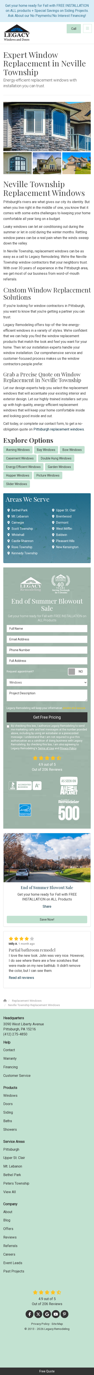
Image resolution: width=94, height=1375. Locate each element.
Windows (10, 1095)
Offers (8, 1229)
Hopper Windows (17, 475)
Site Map (57, 1323)
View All (9, 1192)
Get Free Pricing (47, 717)
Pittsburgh (11, 1149)
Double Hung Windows (56, 458)
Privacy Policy (68, 748)
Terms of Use (46, 748)
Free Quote (47, 1371)
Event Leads (12, 1263)
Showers (10, 1129)
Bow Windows (72, 450)
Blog (6, 1220)
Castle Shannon (22, 541)
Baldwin (61, 535)
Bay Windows (46, 450)
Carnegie (18, 522)
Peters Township (16, 1183)
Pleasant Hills (65, 541)
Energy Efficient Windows (23, 467)
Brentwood (63, 516)
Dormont (62, 522)
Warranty (10, 1058)
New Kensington (67, 547)
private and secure (74, 708)
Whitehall (18, 535)
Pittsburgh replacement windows (58, 429)
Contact (9, 1050)
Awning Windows (18, 450)
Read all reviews (21, 978)
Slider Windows (16, 484)
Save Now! (47, 919)
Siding (8, 1112)
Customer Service (17, 1076)
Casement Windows (20, 458)
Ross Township (22, 547)
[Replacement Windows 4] (76, 163)
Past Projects (13, 1271)
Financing (10, 1067)
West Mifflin (64, 528)
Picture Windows (48, 475)
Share (47, 906)
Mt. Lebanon (20, 516)
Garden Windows (59, 467)
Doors (8, 1104)
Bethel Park (20, 510)
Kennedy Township (25, 553)
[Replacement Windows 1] (47, 126)
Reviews (10, 1237)
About (7, 1212)
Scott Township (22, 528)
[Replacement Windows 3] (47, 163)
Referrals (10, 1246)
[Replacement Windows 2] (17, 163)
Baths (7, 1121)
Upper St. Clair (66, 510)
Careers (9, 1254)
